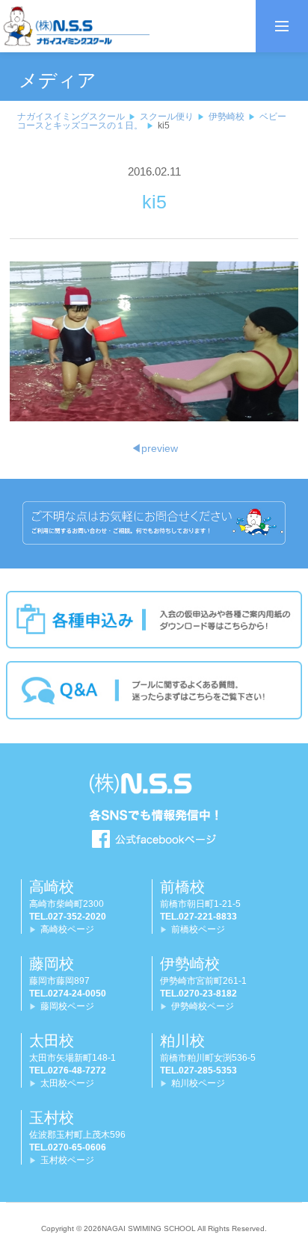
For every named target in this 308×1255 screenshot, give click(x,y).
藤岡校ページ (67, 1006)
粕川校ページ (198, 1083)
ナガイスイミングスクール (71, 116)
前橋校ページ (198, 929)
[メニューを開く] (282, 26)
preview (154, 448)
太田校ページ (67, 1083)
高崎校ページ (67, 929)
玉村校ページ (67, 1160)
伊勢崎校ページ (202, 1006)
